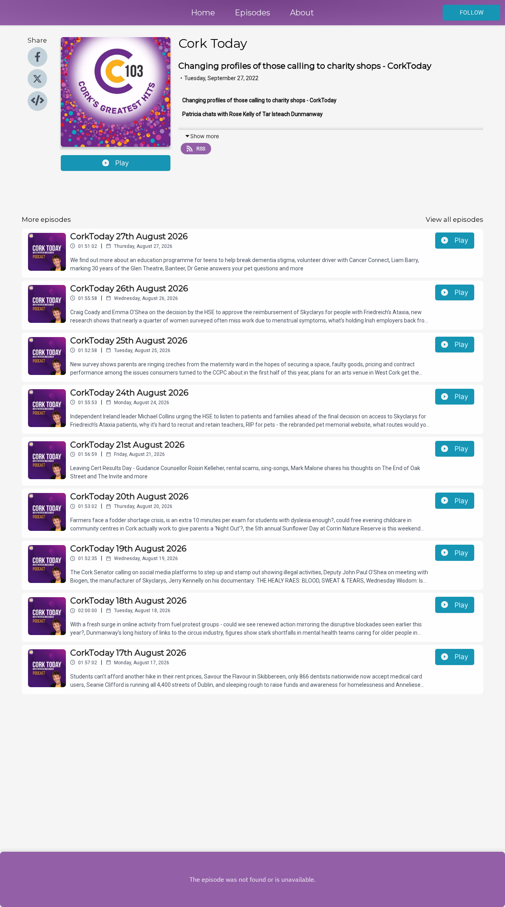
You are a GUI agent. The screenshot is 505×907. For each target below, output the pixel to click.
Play (122, 163)
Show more (204, 136)
